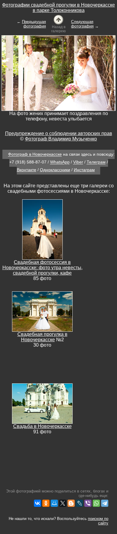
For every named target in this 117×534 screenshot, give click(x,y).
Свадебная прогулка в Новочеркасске (42, 337)
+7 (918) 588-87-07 (27, 162)
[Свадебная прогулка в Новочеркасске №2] (42, 310)
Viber (78, 162)
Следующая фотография (82, 23)
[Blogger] (71, 503)
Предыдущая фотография (34, 23)
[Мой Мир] (54, 503)
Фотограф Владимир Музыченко (61, 138)
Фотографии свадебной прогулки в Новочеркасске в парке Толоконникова (58, 7)
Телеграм (96, 162)
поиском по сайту (98, 520)
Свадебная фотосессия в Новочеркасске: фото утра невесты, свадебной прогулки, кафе (42, 268)
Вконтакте (26, 169)
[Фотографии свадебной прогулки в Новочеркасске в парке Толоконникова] (58, 19)
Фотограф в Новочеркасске (35, 154)
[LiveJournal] (79, 503)
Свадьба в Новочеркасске (42, 426)
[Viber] (88, 503)
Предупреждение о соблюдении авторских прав (58, 133)
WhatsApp (60, 162)
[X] (62, 503)
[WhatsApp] (96, 503)
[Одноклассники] (46, 503)
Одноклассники (55, 169)
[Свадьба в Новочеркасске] (42, 403)
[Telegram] (104, 503)
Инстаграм (84, 169)
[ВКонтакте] (37, 503)
